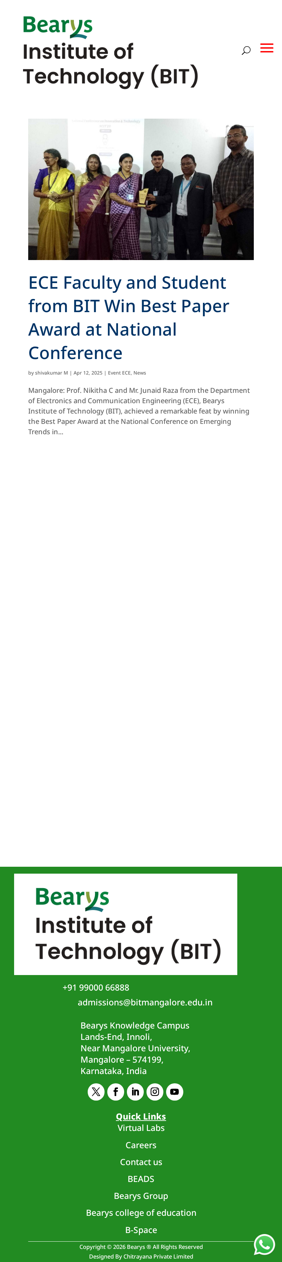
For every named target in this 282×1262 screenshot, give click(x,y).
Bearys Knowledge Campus (135, 1048)
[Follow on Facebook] (115, 1091)
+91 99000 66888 (96, 987)
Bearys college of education (141, 1212)
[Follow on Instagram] (155, 1091)
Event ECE (119, 372)
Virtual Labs (141, 1127)
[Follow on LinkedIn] (135, 1091)
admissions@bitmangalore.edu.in (145, 1002)
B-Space (141, 1229)
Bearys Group (141, 1195)
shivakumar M (51, 372)
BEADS (141, 1178)
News (139, 372)
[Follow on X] (96, 1091)
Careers (141, 1145)
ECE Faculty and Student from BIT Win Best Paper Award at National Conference (128, 317)
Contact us (141, 1161)
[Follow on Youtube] (174, 1091)
